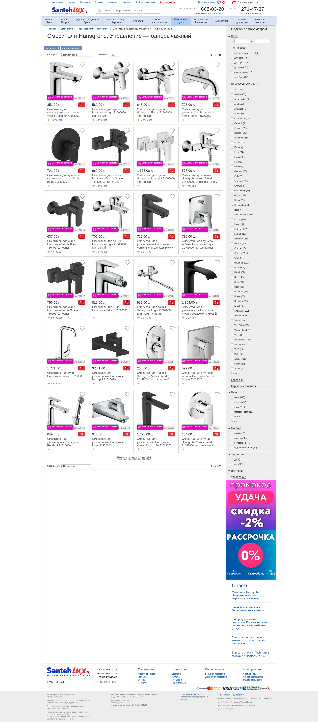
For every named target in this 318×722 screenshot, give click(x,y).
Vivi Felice (241, 325)
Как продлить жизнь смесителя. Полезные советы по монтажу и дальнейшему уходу (250, 624)
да (237, 459)
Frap (239, 162)
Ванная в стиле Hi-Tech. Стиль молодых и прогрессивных (250, 654)
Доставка (99, 2)
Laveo (239, 224)
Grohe (240, 195)
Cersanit (239, 123)
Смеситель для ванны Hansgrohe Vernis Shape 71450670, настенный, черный (107, 180)
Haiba (239, 200)
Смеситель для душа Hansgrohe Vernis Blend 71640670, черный (62, 244)
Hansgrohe (242, 205)
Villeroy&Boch (243, 315)
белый (239, 397)
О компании (57, 2)
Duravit (239, 142)
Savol (239, 306)
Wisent (239, 344)
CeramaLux (242, 118)
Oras (238, 258)
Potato (239, 267)
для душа (241, 62)
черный (240, 402)
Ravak (239, 272)
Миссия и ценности (147, 674)
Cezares (240, 128)
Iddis (238, 210)
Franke (239, 157)
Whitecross (242, 339)
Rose (239, 287)
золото (239, 416)
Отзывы (141, 680)
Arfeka (239, 104)
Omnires (240, 248)
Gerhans (240, 171)
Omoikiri (241, 253)
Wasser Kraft (243, 330)
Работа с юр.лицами (145, 2)
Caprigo (239, 363)
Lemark (240, 234)
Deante (240, 133)
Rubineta (241, 301)
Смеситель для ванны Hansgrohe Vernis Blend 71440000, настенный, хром (199, 178)
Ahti (238, 89)
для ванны (241, 58)
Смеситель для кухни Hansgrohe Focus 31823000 (64, 374)
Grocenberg (242, 190)
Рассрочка (85, 2)
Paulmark (241, 263)
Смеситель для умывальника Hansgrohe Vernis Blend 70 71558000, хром (63, 114)
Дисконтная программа (216, 677)
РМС (238, 354)
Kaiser (240, 219)
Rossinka (241, 291)
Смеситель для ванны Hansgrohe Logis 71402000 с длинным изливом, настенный (155, 312)
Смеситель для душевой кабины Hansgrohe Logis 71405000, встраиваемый (198, 244)
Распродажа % (167, 2)
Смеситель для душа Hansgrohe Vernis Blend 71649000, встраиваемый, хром (198, 443)
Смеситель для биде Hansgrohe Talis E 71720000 (109, 308)
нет (238, 464)
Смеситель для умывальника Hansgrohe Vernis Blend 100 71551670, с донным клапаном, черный (155, 246)
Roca (239, 282)
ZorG (238, 349)
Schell (238, 368)
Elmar (238, 147)
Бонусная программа (215, 674)
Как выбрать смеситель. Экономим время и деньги (248, 609)
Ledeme (240, 229)
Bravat (240, 113)
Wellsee (239, 335)
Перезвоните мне (206, 2)
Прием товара (179, 683)
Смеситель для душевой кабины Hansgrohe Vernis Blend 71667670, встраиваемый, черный (63, 180)
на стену (240, 438)
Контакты (126, 2)
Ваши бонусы (214, 669)
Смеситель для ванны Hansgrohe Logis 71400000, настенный (109, 244)
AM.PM (240, 94)
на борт (240, 433)
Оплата (71, 2)
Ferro (239, 152)
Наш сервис (180, 669)
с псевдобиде (243, 72)
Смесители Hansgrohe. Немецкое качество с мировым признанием (246, 595)
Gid (238, 176)
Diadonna (241, 137)
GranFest (241, 181)
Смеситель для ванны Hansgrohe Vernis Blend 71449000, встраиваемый (153, 376)
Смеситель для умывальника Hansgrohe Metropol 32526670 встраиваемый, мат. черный (110, 377)
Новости (142, 683)
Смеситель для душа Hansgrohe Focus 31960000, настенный (154, 112)
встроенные (242, 443)
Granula (239, 186)
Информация (252, 669)
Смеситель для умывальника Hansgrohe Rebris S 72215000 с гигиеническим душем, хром (65, 443)
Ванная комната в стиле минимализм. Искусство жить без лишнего (250, 640)
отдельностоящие (245, 447)
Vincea (239, 320)
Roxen (239, 296)
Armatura (240, 109)
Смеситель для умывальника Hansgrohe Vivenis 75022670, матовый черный (199, 312)
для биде (241, 77)
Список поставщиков (253, 677)
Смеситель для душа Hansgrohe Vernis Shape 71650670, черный (62, 310)
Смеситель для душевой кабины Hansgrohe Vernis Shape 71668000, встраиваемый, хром (198, 377)
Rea (239, 277)
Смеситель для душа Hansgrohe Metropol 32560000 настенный (156, 178)
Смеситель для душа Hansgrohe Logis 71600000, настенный (109, 112)
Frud (238, 166)
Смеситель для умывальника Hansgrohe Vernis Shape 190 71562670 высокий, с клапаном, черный (154, 445)
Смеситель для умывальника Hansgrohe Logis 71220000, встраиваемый (108, 443)
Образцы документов (190, 694)
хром (239, 407)
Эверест (240, 359)
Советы (241, 585)
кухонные (241, 67)
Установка (113, 2)
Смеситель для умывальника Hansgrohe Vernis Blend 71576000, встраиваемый (197, 114)
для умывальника (246, 53)
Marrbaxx (241, 238)
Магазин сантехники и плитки (68, 14)
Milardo (240, 243)
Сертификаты (250, 674)
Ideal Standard (243, 214)
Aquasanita (241, 99)
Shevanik (241, 311)
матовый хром (243, 412)
